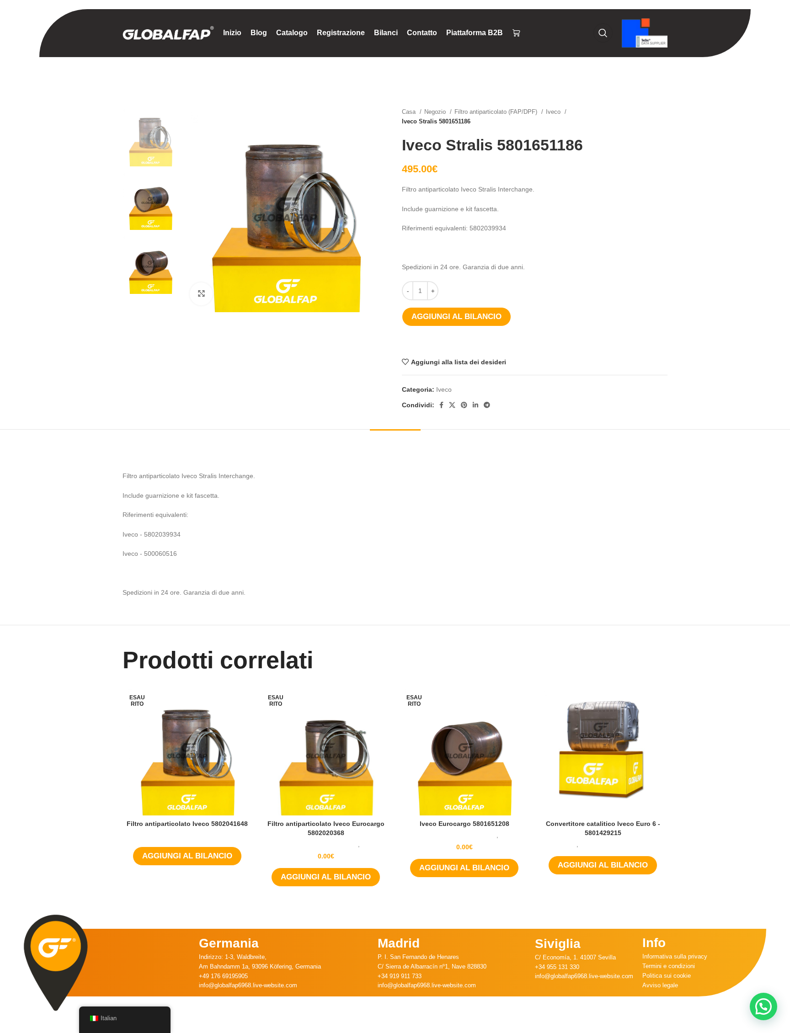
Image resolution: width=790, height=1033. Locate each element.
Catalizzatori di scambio (612, 844)
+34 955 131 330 (557, 967)
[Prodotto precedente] (644, 116)
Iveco (554, 111)
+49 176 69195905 (223, 976)
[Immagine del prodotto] (187, 750)
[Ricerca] (603, 33)
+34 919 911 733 (400, 976)
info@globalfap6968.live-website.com (248, 985)
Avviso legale (660, 985)
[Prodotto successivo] (662, 116)
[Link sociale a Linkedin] (475, 405)
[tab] (395, 443)
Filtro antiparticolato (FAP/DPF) (496, 111)
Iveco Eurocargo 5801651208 (464, 823)
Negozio (436, 111)
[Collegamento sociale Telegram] (487, 405)
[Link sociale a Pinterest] (464, 405)
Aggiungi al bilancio (456, 316)
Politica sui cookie (666, 975)
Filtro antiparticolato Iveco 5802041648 (187, 823)
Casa (409, 111)
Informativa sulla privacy (674, 956)
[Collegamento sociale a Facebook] (441, 405)
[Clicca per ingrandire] (201, 293)
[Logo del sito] (168, 32)
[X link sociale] (452, 405)
